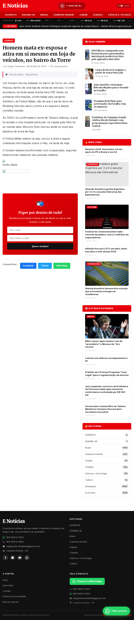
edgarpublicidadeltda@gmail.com (23, 546)
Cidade (83, 15)
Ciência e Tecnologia (81, 558)
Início (5, 580)
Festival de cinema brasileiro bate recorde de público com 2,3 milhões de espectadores (107, 234)
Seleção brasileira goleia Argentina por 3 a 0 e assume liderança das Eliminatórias (105, 192)
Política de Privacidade (14, 596)
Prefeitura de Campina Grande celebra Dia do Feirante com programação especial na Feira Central (109, 121)
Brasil (44, 15)
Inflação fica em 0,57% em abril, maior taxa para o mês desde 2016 (106, 250)
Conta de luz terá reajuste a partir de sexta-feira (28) (110, 71)
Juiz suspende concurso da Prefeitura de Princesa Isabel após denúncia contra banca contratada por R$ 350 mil (106, 390)
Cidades (98, 15)
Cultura (73, 563)
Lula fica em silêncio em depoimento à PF (106, 359)
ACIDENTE (11, 15)
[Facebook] (5, 557)
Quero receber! (40, 246)
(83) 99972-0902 (15, 537)
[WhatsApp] (27, 557)
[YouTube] (20, 557)
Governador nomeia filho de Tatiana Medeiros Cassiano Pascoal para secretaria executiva (105, 409)
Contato (7, 591)
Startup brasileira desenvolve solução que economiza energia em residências (106, 291)
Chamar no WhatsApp (89, 581)
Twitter (45, 265)
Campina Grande (64, 15)
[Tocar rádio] (62, 5)
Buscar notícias (11, 602)
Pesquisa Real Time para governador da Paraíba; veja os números (110, 104)
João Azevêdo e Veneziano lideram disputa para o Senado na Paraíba (111, 87)
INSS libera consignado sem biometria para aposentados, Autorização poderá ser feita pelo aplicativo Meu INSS (108, 55)
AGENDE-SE (28, 15)
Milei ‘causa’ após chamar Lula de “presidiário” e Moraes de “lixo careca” (103, 344)
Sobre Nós (8, 585)
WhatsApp (61, 265)
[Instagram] (12, 557)
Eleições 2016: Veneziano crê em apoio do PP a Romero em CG (103, 150)
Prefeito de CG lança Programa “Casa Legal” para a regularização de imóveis (107, 373)
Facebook (28, 265)
